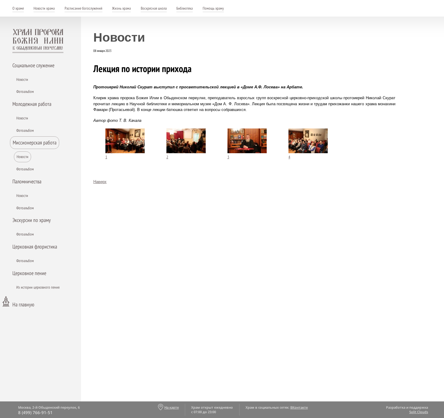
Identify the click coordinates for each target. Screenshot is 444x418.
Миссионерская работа (34, 142)
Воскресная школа (154, 8)
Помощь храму (213, 8)
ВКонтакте (299, 407)
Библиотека (184, 8)
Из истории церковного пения (38, 287)
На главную (23, 304)
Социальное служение (33, 65)
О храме (18, 8)
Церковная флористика (34, 246)
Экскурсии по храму (31, 220)
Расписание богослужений (83, 8)
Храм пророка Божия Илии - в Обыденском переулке (38, 41)
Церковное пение (29, 273)
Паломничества (26, 181)
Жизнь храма (121, 8)
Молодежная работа (31, 103)
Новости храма (44, 8)
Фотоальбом (25, 91)
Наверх (100, 181)
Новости (22, 79)
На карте (171, 407)
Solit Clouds (418, 412)
